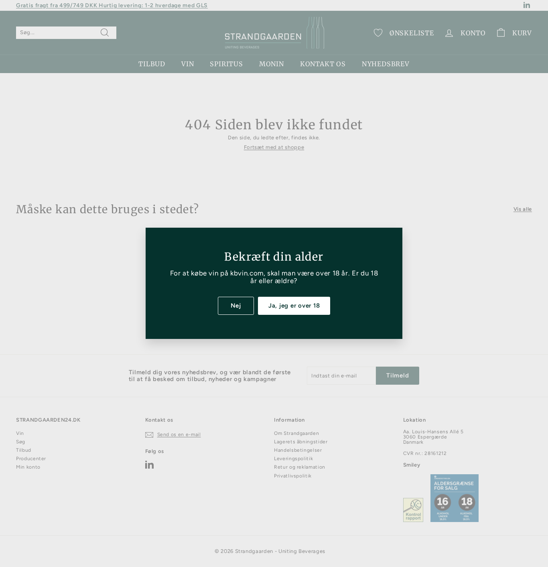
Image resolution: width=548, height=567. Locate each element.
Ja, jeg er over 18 (294, 305)
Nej (236, 305)
